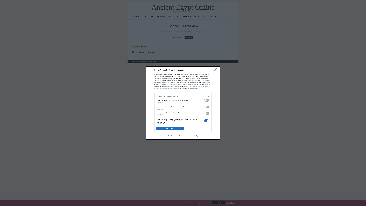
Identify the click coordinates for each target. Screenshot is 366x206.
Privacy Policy (194, 136)
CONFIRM (169, 128)
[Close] (216, 70)
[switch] (206, 100)
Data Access (183, 136)
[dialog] (183, 103)
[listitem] (183, 96)
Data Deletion (172, 136)
